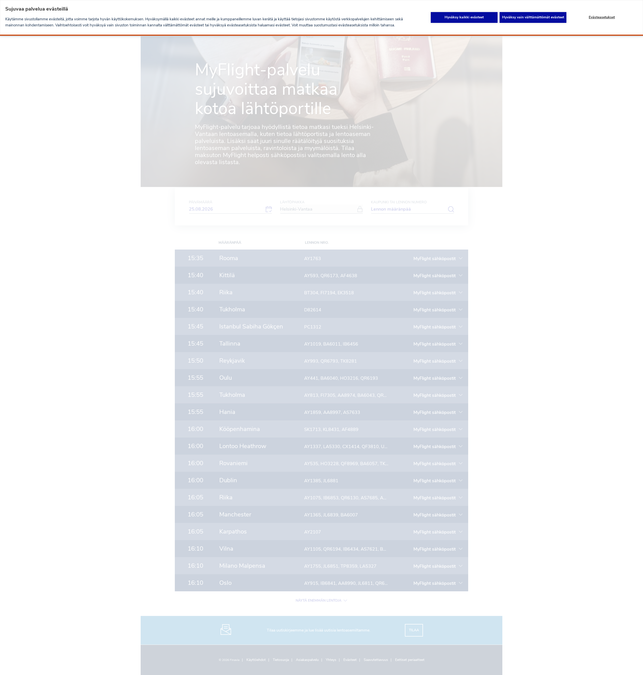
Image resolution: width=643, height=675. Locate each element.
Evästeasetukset (602, 17)
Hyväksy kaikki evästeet (464, 17)
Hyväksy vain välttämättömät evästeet (533, 17)
